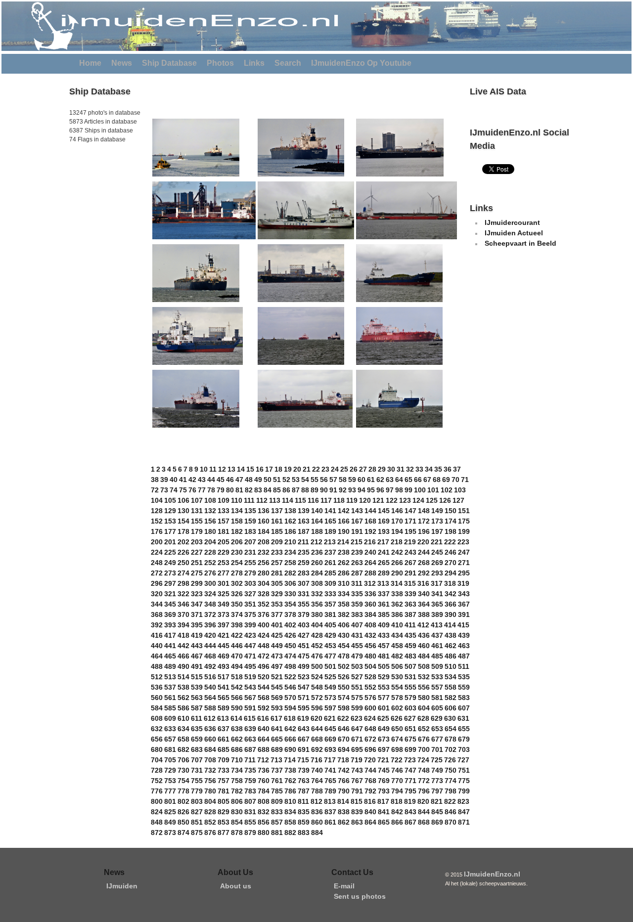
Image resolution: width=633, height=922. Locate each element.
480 (370, 656)
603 (410, 708)
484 (424, 656)
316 (423, 583)
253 (223, 563)
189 (330, 531)
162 (290, 521)
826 (183, 812)
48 (249, 479)
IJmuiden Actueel (514, 233)
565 (223, 698)
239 (357, 552)
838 (344, 812)
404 (317, 625)
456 (370, 646)
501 (330, 666)
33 (419, 469)
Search (287, 63)
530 (397, 677)
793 (384, 791)
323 (197, 594)
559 (464, 687)
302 (237, 583)
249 (170, 563)
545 (277, 687)
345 (170, 604)
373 (223, 614)
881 (277, 832)
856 (264, 822)
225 (170, 552)
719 (356, 760)
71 (465, 479)
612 (210, 718)
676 (424, 739)
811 (303, 801)
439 (464, 635)
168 (370, 521)
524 (317, 677)
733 (223, 770)
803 (197, 801)
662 (237, 739)
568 (264, 698)
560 (157, 698)
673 (384, 739)
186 (290, 531)
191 (357, 531)
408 (370, 625)
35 (438, 469)
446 (237, 646)
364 (424, 604)
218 (397, 542)
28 (372, 469)
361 (384, 604)
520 (264, 677)
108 (210, 500)
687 (250, 749)
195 (410, 531)
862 (344, 822)
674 (397, 739)
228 (210, 552)
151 (464, 511)
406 (344, 625)
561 (170, 698)
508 (424, 666)
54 (305, 479)
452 (317, 646)
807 (250, 801)
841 (384, 812)
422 (237, 635)
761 (277, 781)
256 (264, 563)
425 (277, 635)
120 (365, 500)
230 (237, 552)
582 (450, 698)
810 (290, 801)
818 (397, 801)
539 (197, 687)
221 (437, 542)
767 (357, 781)
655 (464, 729)
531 (410, 677)
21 (307, 469)
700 (424, 749)
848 (157, 822)
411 (410, 625)
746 (397, 770)
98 (399, 490)
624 (370, 718)
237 (330, 552)
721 (383, 760)
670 (344, 739)
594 (290, 708)
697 (384, 749)
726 (450, 760)
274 (183, 573)
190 (344, 531)
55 (314, 479)
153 (170, 521)
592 (264, 708)
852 (210, 822)
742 (344, 770)
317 (437, 583)
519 (250, 677)
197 (437, 531)
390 (450, 614)
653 (437, 729)
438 (450, 635)
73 (164, 490)
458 (397, 646)
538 (183, 687)
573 (330, 698)
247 (464, 552)
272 (157, 573)
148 (424, 511)
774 (450, 781)
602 (397, 708)
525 (330, 677)
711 (250, 760)
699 (410, 749)
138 (290, 511)
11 (213, 469)
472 (264, 656)
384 (370, 614)
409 (384, 625)
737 (277, 770)
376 (264, 614)
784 (264, 791)
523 (304, 677)
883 (304, 832)
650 (397, 729)
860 (317, 822)
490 (183, 666)
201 (170, 542)
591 (250, 708)
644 (317, 729)
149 (437, 511)
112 (262, 500)
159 (250, 521)
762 (290, 781)
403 (304, 625)
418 (183, 635)
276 (210, 573)
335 (357, 594)
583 (464, 698)
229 (223, 552)
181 (223, 531)
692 (317, 749)
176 (157, 531)
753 (170, 781)
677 (437, 739)
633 (170, 729)
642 (290, 729)
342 (450, 594)
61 (371, 479)
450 (290, 646)
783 (250, 791)
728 (157, 770)
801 (170, 801)
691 (304, 749)
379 (304, 614)
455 (357, 646)
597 (330, 708)
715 (303, 760)
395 (197, 625)
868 (424, 822)
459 (410, 646)
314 (397, 583)
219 (410, 542)
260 (317, 563)
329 (277, 594)
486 (450, 656)
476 (317, 656)
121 (378, 500)
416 (157, 635)
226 (183, 552)
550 (344, 687)
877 (223, 832)
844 (424, 812)
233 (277, 552)
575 (357, 698)
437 (437, 635)
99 (408, 490)
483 (410, 656)
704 (157, 760)
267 (410, 563)
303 (250, 583)
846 (450, 812)
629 (437, 718)
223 (463, 542)
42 (192, 479)
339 (410, 594)
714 (290, 760)
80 (230, 490)
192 (370, 531)
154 (183, 521)
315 (410, 583)
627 (410, 718)
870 (450, 822)
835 (304, 812)
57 (333, 479)
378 (290, 614)
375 (250, 614)
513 (170, 677)
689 (277, 749)
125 (432, 500)
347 (197, 604)
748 (424, 770)
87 (296, 490)
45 (221, 479)
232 (264, 552)
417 (170, 635)
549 (330, 687)
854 (237, 822)
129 (170, 511)
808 (264, 801)
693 (330, 749)
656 (157, 739)
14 (241, 469)
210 (290, 542)
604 (424, 708)
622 (343, 718)
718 (343, 760)
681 (170, 749)
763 (304, 781)
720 (370, 760)
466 (183, 656)
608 (157, 718)
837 (330, 812)
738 (290, 770)
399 (250, 625)
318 (450, 583)
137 (277, 511)
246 (450, 552)
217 (383, 542)
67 (427, 479)
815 (356, 801)
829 (223, 812)
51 (277, 479)
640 (264, 729)
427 (304, 635)
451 (304, 646)
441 (170, 646)
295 (464, 573)
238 (344, 552)
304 (264, 583)
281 (277, 573)
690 (290, 749)
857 (277, 822)
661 (223, 739)
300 (210, 583)
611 (196, 718)
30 (391, 469)
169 (384, 521)
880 (264, 832)
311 (356, 583)
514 (183, 677)
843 (410, 812)
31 (401, 469)
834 (290, 812)
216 (370, 542)
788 (317, 791)
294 (450, 573)
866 (397, 822)
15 (250, 469)
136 (264, 511)
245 (437, 552)
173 (437, 521)
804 (210, 801)
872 (157, 832)
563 (197, 698)
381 (330, 614)
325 (223, 594)
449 (277, 646)
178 (183, 531)
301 (223, 583)
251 (197, 563)
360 (370, 604)
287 (357, 573)
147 (410, 511)
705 (170, 760)
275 (197, 573)
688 (264, 749)
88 (305, 490)
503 (357, 666)
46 (230, 479)
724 (423, 760)
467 (197, 656)
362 (397, 604)
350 (237, 604)
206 (237, 542)
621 (330, 718)
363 (410, 604)
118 (339, 500)
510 (450, 666)
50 (267, 479)
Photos (220, 63)
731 (197, 770)
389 (437, 614)
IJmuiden (121, 886)
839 (357, 812)
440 (157, 646)
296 (157, 583)
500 (317, 666)
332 (317, 594)
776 (157, 791)
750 (450, 770)
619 (303, 718)
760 (264, 781)
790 (344, 791)
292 (424, 573)
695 (357, 749)
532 (424, 677)
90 (324, 490)
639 (250, 729)
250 (183, 563)
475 (304, 656)
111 (249, 500)
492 (210, 666)
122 (392, 500)
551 (357, 687)
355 (304, 604)
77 (202, 490)
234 (290, 552)
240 (370, 552)
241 (384, 552)
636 (210, 729)
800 (157, 801)
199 (464, 531)
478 (344, 656)
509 (437, 666)
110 (236, 500)
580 (424, 698)
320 (157, 594)
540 (210, 687)
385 (384, 614)
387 (410, 614)
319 (463, 583)
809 (277, 801)
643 (304, 729)
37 (457, 469)
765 (330, 781)
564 (210, 698)
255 (250, 563)
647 (357, 729)
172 (424, 521)
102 (446, 490)
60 (361, 479)
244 (424, 552)
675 (410, 739)
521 (277, 677)
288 (370, 573)
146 (397, 511)
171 (410, 521)
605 (437, 708)
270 (450, 563)
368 (157, 614)
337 (384, 594)
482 (397, 656)
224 (157, 552)
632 (157, 729)
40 (174, 479)
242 (397, 552)
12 (222, 469)
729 (170, 770)
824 (157, 812)
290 (397, 573)
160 (264, 521)
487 (464, 656)
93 (352, 490)
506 (397, 666)
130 (183, 511)
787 (304, 791)
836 (317, 812)
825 (170, 812)
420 (210, 635)
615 (250, 718)
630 (450, 718)
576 (370, 698)
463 (464, 646)
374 (237, 614)
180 (210, 531)
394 (183, 625)
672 (370, 739)
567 (250, 698)
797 (437, 791)
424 (264, 635)
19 (288, 469)
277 (223, 573)
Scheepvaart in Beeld (520, 243)
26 (354, 469)
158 (237, 521)
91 (333, 490)
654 (450, 729)
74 (174, 490)
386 (397, 614)
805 (223, 801)
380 (317, 614)
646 (344, 729)
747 (410, 770)
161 (277, 521)
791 (357, 791)
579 (410, 698)
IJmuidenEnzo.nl (492, 874)
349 (223, 604)
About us (235, 886)
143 (357, 511)
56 (324, 479)
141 (330, 511)
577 (384, 698)
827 (197, 812)
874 (183, 832)
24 (335, 469)
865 (384, 822)
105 (170, 500)
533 (437, 677)
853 (223, 822)
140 (317, 511)
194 (397, 531)
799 (464, 791)
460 (424, 646)
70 (455, 479)
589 (223, 708)
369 (170, 614)
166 (344, 521)
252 (210, 563)
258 (290, 563)
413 (437, 625)
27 (363, 469)
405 (330, 625)
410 (397, 625)
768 (370, 781)
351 (250, 604)
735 (250, 770)
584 (157, 708)
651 (410, 729)
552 (370, 687)
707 (197, 760)
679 (464, 739)
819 (410, 801)
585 (170, 708)
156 (210, 521)
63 (390, 479)
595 (304, 708)
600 (370, 708)
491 (197, 666)
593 (277, 708)
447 (250, 646)
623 (356, 718)
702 (450, 749)
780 (210, 791)
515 (197, 677)
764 (317, 781)
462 (450, 646)
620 (316, 718)
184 (264, 531)
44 (211, 479)
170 (397, 521)
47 (239, 479)
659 (197, 739)
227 (197, 552)
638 (237, 729)
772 (424, 781)
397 (223, 625)
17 (269, 469)
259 (304, 563)
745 (384, 770)
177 (170, 531)
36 (448, 469)
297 (170, 583)
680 (157, 749)
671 (357, 739)
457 (384, 646)
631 (463, 718)
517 (223, 677)
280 (264, 573)
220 (423, 542)
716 (316, 760)
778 (183, 791)
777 (170, 791)
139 (304, 511)
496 (264, 666)
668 (317, 739)
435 (410, 635)
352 (264, 604)
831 (250, 812)
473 (277, 656)
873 (170, 832)
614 (236, 718)
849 (170, 822)
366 (450, 604)
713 (276, 760)
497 (277, 666)
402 (290, 625)
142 (344, 511)
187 (304, 531)
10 (204, 469)
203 (197, 542)
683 (197, 749)
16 (260, 469)
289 (384, 573)
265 (384, 563)
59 (352, 479)
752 (157, 781)
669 (330, 739)
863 (357, 822)
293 (437, 573)
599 (357, 708)
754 (183, 781)
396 (210, 625)
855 (250, 822)
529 (384, 677)
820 (423, 801)
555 (410, 687)
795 (410, 791)
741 (330, 770)
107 (197, 500)
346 (183, 604)
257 (277, 563)
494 (237, 666)
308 (317, 583)
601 (384, 708)
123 (405, 500)
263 (357, 563)
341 (437, 594)
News (121, 63)
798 (450, 791)
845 (437, 812)
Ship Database (169, 63)
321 (170, 594)
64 (399, 479)
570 (290, 698)
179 (197, 531)
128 (157, 511)
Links (254, 63)
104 (157, 500)
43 (202, 479)
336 (370, 594)
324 (210, 594)
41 (183, 479)
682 (183, 749)
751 (464, 770)
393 (170, 625)
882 (290, 832)
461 (437, 646)
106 (183, 500)
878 (237, 832)
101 (433, 490)
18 (278, 469)
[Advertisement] (99, 212)
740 (317, 770)
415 (463, 625)
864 (370, 822)
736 (264, 770)
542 (237, 687)
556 (424, 687)
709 (223, 760)
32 (410, 469)
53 (296, 479)
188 (317, 531)
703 (464, 749)
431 (357, 635)
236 (317, 552)
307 (304, 583)
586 (183, 708)
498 (290, 666)
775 (464, 781)
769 (384, 781)
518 (237, 677)
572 (317, 698)
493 (223, 666)
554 (397, 687)
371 (197, 614)
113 (274, 500)
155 (197, 521)
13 (231, 469)
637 (223, 729)
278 (237, 573)
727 (463, 760)
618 (290, 718)
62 (380, 479)
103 (460, 490)
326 (237, 594)
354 (290, 604)
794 (397, 791)
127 (458, 500)
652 (424, 729)
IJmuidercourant (512, 222)
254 (237, 563)
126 (445, 500)
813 (330, 801)
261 (330, 563)
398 (237, 625)
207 (250, 542)
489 (170, 666)
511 (463, 666)
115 (300, 500)
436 (424, 635)
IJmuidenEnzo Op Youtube (361, 63)
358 (344, 604)
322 (183, 594)
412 (423, 625)
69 (446, 479)
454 (344, 646)
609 (170, 718)
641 (277, 729)
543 (250, 687)
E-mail (344, 886)
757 (223, 781)
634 (183, 729)
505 (384, 666)
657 (170, 739)
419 (197, 635)
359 (357, 604)
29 (382, 469)
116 (313, 500)
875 (197, 832)
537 (170, 687)
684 (210, 749)
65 (408, 479)
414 (450, 625)
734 (237, 770)
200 (157, 542)
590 (237, 708)
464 (157, 656)
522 (290, 677)
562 (183, 698)
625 (383, 718)
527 (357, 677)
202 (183, 542)
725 (437, 760)
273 (170, 573)
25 (344, 469)
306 (290, 583)
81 (239, 490)
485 (437, 656)
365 (437, 604)
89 (314, 490)
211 (303, 542)
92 (343, 490)
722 (397, 760)
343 (464, 594)
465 (170, 656)
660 (210, 739)
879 (250, 832)
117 (326, 500)
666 (290, 739)
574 (344, 698)
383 (357, 614)
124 (418, 500)
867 (410, 822)
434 (397, 635)
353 (277, 604)
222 (450, 542)
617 (276, 718)
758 (237, 781)
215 (356, 542)
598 (344, 708)
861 (330, 822)
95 (371, 490)
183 (250, 531)
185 (277, 531)
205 (223, 542)
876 (210, 832)
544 (264, 687)
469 (223, 656)
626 (397, 718)
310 (344, 583)
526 (344, 677)
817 (383, 801)
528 (370, 677)
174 (450, 521)
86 (286, 490)
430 (344, 635)
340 (424, 594)
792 (370, 791)
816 (370, 801)
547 (304, 687)
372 (210, 614)
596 (317, 708)
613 (223, 718)
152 (157, 521)
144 (370, 511)
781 (223, 791)
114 (287, 500)
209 (277, 542)
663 (250, 739)
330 (290, 594)
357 (330, 604)
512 (157, 677)
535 (464, 677)
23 (325, 469)
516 (210, 677)
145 (384, 511)
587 (197, 708)
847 (464, 812)
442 (183, 646)
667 (304, 739)
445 (223, 646)
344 (157, 604)
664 (264, 739)
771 (410, 781)
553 (384, 687)
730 (183, 770)
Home (90, 63)
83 (258, 490)
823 (463, 801)
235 (304, 552)
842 (397, 812)
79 (221, 490)
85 (277, 490)
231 (250, 552)
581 (437, 698)
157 (223, 521)
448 (264, 646)
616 (263, 718)
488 (157, 666)
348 (210, 604)
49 (258, 479)
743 (357, 770)
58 (343, 479)
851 (197, 822)
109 (223, 500)
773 (437, 781)
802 (183, 801)
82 (249, 490)
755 (197, 781)
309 (330, 583)
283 (304, 573)
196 (424, 531)
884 (317, 832)
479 (357, 656)
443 (197, 646)
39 (164, 479)
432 (370, 635)
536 (157, 687)
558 (450, 687)
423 (250, 635)
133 (223, 511)
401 (277, 625)
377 (277, 614)
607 (464, 708)
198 (450, 531)
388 (424, 614)
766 (344, 781)
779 (197, 791)
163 (304, 521)
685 (223, 749)
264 (370, 563)
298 (183, 583)
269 (437, 563)
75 (183, 490)
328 (264, 594)
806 (237, 801)
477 (330, 656)
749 (437, 770)
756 (210, 781)
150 (450, 511)
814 (343, 801)
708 (210, 760)
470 (237, 656)
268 (424, 563)
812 (316, 801)
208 (264, 542)
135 (250, 511)
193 (384, 531)
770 (397, 781)
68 (437, 479)
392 (157, 625)
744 (370, 770)
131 (197, 511)
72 (155, 490)
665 (277, 739)
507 (410, 666)
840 (370, 812)
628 (423, 718)
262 (344, 563)
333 (330, 594)
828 (210, 812)
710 (237, 760)
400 (264, 625)
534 (450, 677)
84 (267, 490)
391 (464, 614)
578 (397, 698)
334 (344, 594)
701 (437, 749)
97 (390, 490)
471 (250, 656)
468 (210, 656)
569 (277, 698)
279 (250, 573)
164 (317, 521)
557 (437, 687)
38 (155, 479)
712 (263, 760)
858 (290, 822)
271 (464, 563)
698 (397, 749)
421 (223, 635)
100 (420, 490)
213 (330, 542)
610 (183, 718)
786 (290, 791)
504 (370, 666)
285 (330, 573)
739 (304, 770)
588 (210, 708)
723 (410, 760)
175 (464, 521)
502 (344, 666)
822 (450, 801)
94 (361, 490)
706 (183, 760)
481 (384, 656)
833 (277, 812)
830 (237, 812)
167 (357, 521)
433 (384, 635)
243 (410, 552)
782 (237, 791)
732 (210, 770)
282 (290, 573)
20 (297, 469)
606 (450, 708)
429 (330, 635)
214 (343, 542)
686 (237, 749)
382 (344, 614)
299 (197, 583)
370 (183, 614)
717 (330, 760)
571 (304, 698)
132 (210, 511)
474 (290, 656)
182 (237, 531)
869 (437, 822)
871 (464, 822)
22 (316, 469)
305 (277, 583)
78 (211, 490)
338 (397, 594)
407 (357, 625)
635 (197, 729)
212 (316, 542)
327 (250, 594)
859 (304, 822)
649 (384, 729)
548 (317, 687)
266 (397, 563)
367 (464, 604)
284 (317, 573)
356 (317, 604)
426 (290, 635)
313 (383, 583)
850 (183, 822)
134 (237, 511)
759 (250, 781)
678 (450, 739)
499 (304, 666)
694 (344, 749)
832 (264, 812)
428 (317, 635)
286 (344, 573)
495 (250, 666)
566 (237, 698)
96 (380, 490)
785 (277, 791)
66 (418, 479)
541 (223, 687)
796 (424, 791)
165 (330, 521)
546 (290, 687)
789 (330, 791)
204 (210, 542)
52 (286, 479)
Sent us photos (360, 896)
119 (352, 500)
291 (410, 573)
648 (370, 729)
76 (192, 490)
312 (370, 583)
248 (157, 563)
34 (429, 469)
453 (330, 646)
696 (370, 749)
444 (210, 646)
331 (304, 594)
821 (437, 801)
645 (330, 729)
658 (183, 739)
